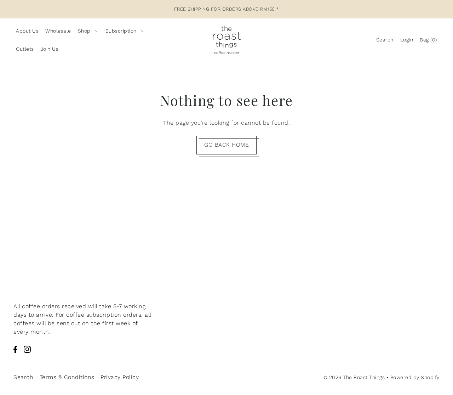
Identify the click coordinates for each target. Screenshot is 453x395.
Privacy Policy (120, 377)
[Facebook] (15, 349)
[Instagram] (27, 349)
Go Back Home (226, 144)
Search (23, 377)
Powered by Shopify (415, 377)
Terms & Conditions (67, 377)
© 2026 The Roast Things (354, 377)
